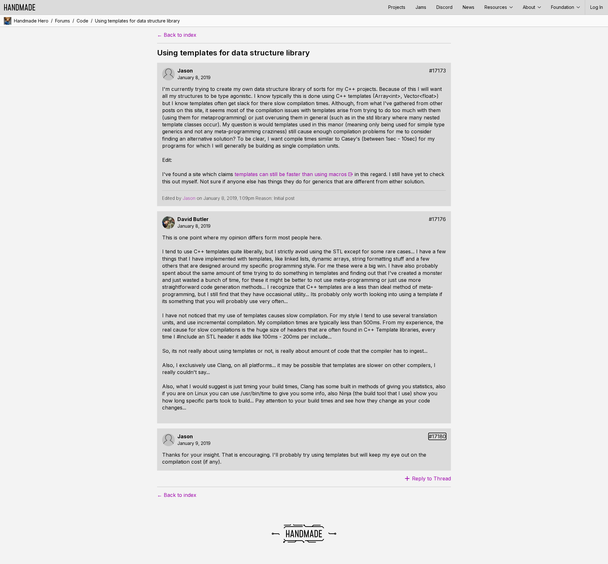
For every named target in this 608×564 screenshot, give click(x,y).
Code (82, 20)
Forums (62, 20)
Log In (596, 7)
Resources (496, 7)
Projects (396, 7)
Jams (420, 7)
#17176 (437, 219)
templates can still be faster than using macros (291, 174)
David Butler (193, 219)
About (529, 7)
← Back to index (176, 35)
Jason (185, 71)
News (468, 7)
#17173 (437, 71)
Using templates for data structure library (137, 20)
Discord (444, 7)
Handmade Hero (31, 20)
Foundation (563, 7)
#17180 (437, 437)
